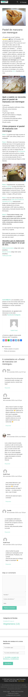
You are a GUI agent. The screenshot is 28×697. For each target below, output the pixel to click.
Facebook (10, 315)
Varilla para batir (6, 255)
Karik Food (9, 679)
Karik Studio (21, 681)
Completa (6, 621)
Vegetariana (7, 346)
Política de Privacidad (17, 691)
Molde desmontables (8, 248)
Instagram (17, 315)
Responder (7, 387)
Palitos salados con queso (11, 349)
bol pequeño (21, 151)
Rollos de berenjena (9, 351)
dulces (14, 71)
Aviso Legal (16, 679)
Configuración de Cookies (13, 695)
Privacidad (22, 679)
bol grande (9, 186)
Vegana (12, 621)
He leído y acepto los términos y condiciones (11, 658)
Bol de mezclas (6, 252)
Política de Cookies (13, 693)
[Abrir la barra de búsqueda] (17, 2)
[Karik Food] (4, 2)
